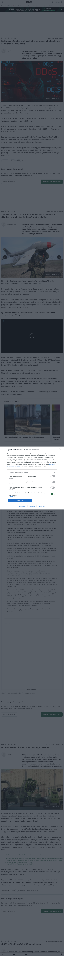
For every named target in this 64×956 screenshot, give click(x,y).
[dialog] (32, 478)
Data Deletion (22, 506)
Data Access (32, 506)
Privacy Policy (41, 506)
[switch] (52, 476)
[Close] (60, 450)
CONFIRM (20, 500)
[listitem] (32, 472)
